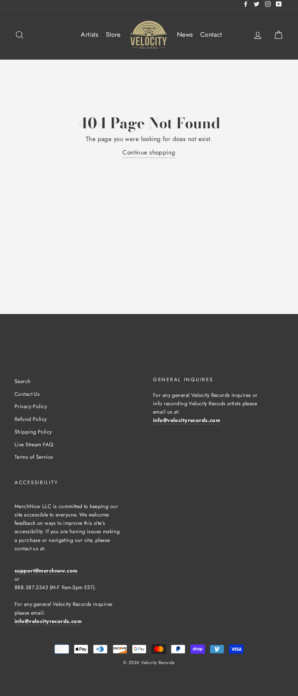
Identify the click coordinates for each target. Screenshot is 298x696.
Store (113, 34)
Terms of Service (34, 456)
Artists (89, 34)
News (185, 34)
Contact (211, 34)
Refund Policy (31, 419)
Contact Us (27, 394)
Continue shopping (148, 152)
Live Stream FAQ (34, 444)
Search (23, 381)
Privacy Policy (31, 406)
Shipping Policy (33, 431)
